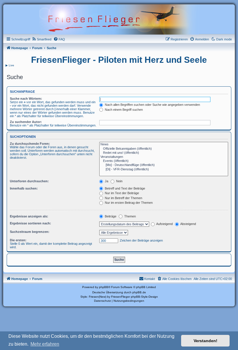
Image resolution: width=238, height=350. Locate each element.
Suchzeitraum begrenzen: (29, 231)
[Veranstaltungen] (164, 157)
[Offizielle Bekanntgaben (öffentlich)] (164, 149)
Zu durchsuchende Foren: (30, 143)
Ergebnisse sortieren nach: (30, 223)
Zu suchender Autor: (26, 122)
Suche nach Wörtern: (26, 98)
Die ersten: (18, 240)
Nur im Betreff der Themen (123, 198)
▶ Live (10, 65)
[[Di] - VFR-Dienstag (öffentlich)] (164, 169)
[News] (164, 144)
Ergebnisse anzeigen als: (29, 216)
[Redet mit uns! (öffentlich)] (164, 153)
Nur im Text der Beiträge (121, 193)
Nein (118, 181)
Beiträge (110, 216)
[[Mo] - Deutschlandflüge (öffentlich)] (164, 165)
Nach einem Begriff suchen (123, 109)
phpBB (103, 287)
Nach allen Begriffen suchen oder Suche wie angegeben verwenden (152, 104)
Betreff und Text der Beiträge (124, 188)
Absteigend (188, 224)
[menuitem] (41, 39)
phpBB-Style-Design (144, 296)
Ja (106, 181)
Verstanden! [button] (205, 340)
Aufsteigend (164, 224)
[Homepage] (119, 18)
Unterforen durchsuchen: (29, 181)
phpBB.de (139, 292)
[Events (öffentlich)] (164, 161)
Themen (129, 216)
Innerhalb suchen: (24, 188)
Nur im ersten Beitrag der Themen (128, 202)
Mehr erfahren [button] (44, 344)
